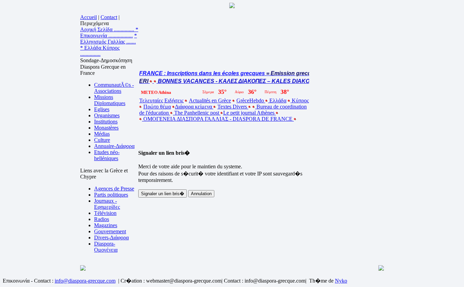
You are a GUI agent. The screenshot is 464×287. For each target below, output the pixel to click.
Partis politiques (111, 195)
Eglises (101, 109)
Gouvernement (110, 231)
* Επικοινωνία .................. (109, 32)
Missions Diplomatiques (109, 100)
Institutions (106, 121)
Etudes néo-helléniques (107, 155)
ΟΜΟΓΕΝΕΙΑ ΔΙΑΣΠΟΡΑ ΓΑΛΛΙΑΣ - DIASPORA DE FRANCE (218, 119)
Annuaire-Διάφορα (114, 146)
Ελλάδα (277, 100)
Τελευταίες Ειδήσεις (161, 100)
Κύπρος (299, 100)
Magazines (105, 225)
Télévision (105, 213)
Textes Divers (232, 106)
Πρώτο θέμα (157, 106)
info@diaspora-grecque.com (85, 281)
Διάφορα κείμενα (194, 106)
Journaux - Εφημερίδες (107, 204)
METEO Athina (156, 92)
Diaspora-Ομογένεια (106, 247)
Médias (102, 134)
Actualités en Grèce (210, 100)
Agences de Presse (114, 188)
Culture (102, 140)
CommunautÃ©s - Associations (114, 88)
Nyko (341, 281)
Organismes (107, 115)
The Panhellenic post (196, 113)
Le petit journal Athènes (249, 113)
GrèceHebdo (250, 100)
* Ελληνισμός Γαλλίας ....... (108, 39)
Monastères (106, 128)
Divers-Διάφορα (111, 237)
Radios (101, 219)
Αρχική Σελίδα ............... (108, 29)
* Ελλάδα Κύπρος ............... (100, 51)
